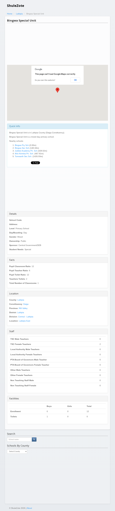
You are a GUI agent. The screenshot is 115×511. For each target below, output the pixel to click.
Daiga (25, 304)
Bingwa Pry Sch (22, 145)
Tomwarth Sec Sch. (23, 156)
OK (75, 80)
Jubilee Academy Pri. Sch (26, 151)
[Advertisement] (57, 43)
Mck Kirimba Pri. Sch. (24, 153)
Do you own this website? (45, 80)
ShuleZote (15, 5)
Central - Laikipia (25, 317)
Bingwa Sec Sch (22, 148)
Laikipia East (24, 321)
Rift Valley (23, 308)
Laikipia (20, 300)
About (29, 508)
